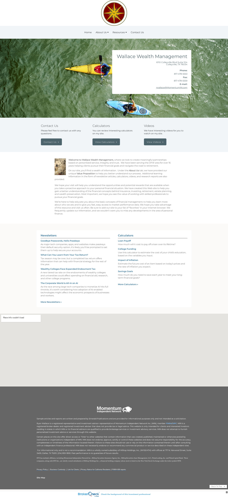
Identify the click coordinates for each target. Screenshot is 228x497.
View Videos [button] (154, 142)
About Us (101, 32)
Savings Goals (125, 271)
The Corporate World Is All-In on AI (59, 283)
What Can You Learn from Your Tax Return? (64, 255)
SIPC (174, 423)
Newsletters (48, 235)
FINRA (168, 423)
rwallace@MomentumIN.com (171, 87)
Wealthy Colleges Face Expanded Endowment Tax (68, 269)
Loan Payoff (124, 241)
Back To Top (217, 486)
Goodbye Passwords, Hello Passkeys (60, 241)
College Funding (127, 249)
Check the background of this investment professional (125, 494)
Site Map (41, 477)
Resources (119, 32)
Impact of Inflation (128, 260)
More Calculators (128, 284)
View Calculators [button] (105, 142)
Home (88, 32)
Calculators (125, 235)
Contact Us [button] (50, 142)
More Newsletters (51, 302)
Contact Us (137, 32)
